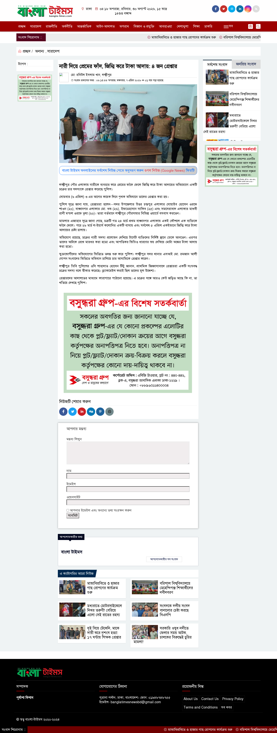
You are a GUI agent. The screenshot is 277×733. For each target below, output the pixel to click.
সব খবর (226, 707)
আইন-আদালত (105, 26)
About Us (191, 699)
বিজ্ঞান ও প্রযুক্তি (144, 26)
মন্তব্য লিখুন (74, 439)
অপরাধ (124, 26)
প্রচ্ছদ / (27, 51)
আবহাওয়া (165, 26)
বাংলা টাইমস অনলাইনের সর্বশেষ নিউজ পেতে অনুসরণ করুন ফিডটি (128, 170)
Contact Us (210, 699)
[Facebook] (63, 411)
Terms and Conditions (201, 707)
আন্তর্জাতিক (84, 26)
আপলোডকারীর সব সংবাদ (164, 559)
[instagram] (231, 8)
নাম (69, 471)
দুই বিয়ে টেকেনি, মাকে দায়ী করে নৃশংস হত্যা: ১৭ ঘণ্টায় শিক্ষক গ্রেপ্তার (104, 633)
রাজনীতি (51, 26)
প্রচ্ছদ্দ (21, 26)
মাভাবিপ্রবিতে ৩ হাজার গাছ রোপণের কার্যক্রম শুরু (164, 37)
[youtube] (248, 8)
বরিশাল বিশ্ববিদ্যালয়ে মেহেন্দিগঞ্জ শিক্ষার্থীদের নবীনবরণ (239, 37)
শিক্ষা (196, 26)
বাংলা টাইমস (71, 552)
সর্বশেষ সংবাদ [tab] (217, 64)
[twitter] (223, 8)
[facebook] (215, 8)
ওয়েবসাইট (73, 497)
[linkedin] (239, 8)
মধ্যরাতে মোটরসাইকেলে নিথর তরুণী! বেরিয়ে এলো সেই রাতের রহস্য (104, 610)
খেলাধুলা (182, 26)
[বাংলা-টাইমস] (45, 10)
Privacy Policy (232, 699)
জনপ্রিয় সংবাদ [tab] (246, 64)
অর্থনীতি (67, 26)
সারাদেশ (35, 26)
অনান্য (39, 51)
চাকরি (208, 26)
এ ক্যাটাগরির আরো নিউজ (76, 573)
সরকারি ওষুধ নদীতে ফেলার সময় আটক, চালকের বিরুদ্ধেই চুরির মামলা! (163, 635)
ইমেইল (71, 484)
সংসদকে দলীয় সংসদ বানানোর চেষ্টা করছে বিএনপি (175, 610)
